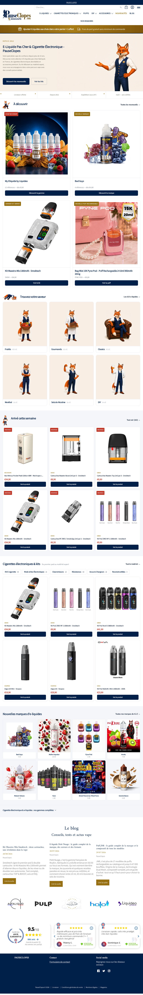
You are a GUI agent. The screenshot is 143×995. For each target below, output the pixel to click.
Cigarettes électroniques (66, 13)
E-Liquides (44, 13)
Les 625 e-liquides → (132, 296)
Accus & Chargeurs (98, 572)
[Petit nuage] (71, 903)
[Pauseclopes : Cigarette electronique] (17, 15)
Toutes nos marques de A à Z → (127, 714)
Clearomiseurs (59, 572)
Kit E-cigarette (12, 572)
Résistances (78, 572)
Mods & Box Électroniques (35, 572)
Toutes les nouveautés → (130, 104)
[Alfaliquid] (15, 903)
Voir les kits (38, 81)
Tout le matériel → (133, 564)
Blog (132, 13)
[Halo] (99, 903)
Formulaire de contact (60, 961)
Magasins (103, 987)
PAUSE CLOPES (71, 2)
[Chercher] (120, 7)
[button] (126, 7)
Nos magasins (87, 21)
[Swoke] (43, 903)
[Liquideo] (127, 903)
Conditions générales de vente (72, 987)
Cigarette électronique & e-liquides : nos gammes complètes (28, 810)
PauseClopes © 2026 (42, 987)
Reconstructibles (119, 572)
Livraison (55, 987)
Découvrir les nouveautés (16, 81)
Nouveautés (121, 13)
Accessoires (104, 13)
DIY (93, 13)
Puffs (86, 13)
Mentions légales (91, 987)
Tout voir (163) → (133, 420)
